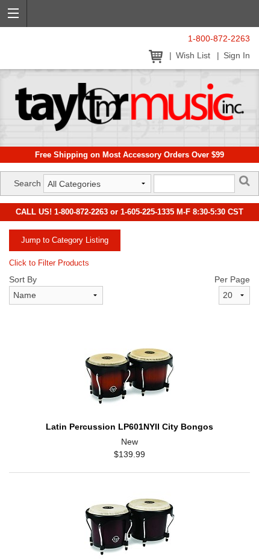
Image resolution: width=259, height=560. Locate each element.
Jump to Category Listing (64, 240)
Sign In (236, 55)
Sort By (23, 279)
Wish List (193, 55)
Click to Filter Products (49, 262)
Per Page (232, 279)
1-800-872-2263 (219, 38)
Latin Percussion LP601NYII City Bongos (129, 426)
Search (27, 183)
